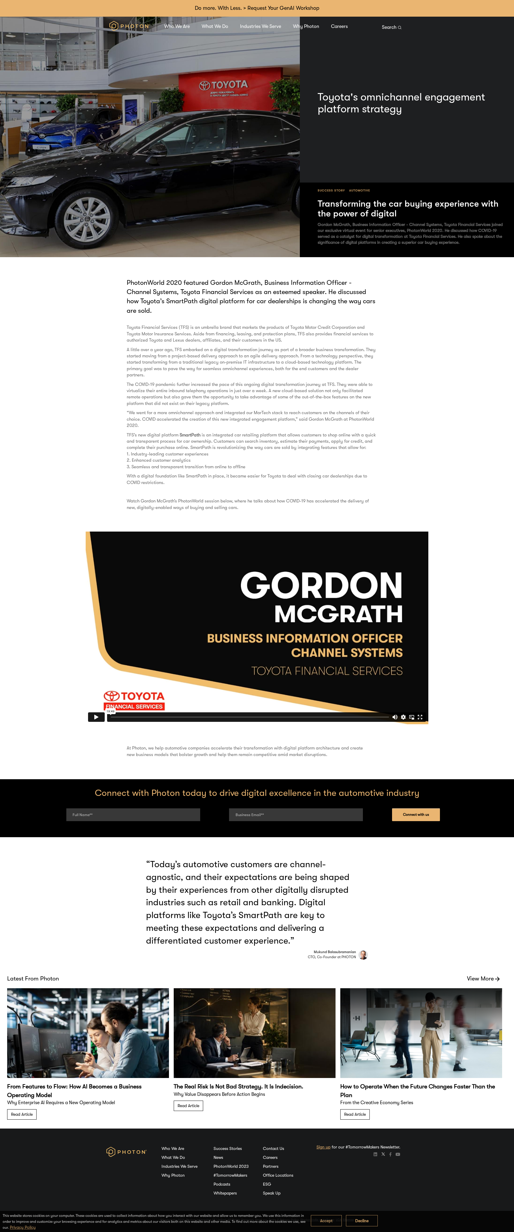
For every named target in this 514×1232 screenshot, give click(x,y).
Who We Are (177, 26)
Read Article (22, 1114)
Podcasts (222, 1184)
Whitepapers (225, 1193)
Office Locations (278, 1175)
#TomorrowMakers (230, 1175)
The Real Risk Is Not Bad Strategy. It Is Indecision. (238, 1086)
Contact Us (273, 1148)
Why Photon (306, 26)
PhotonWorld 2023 (231, 1166)
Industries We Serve (260, 26)
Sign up (323, 1147)
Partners (270, 1166)
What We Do (215, 26)
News (218, 1157)
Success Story (331, 190)
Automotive (359, 190)
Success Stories (228, 1148)
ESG (267, 1184)
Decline (362, 1220)
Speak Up (271, 1193)
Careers (339, 26)
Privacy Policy (23, 1227)
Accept (326, 1220)
